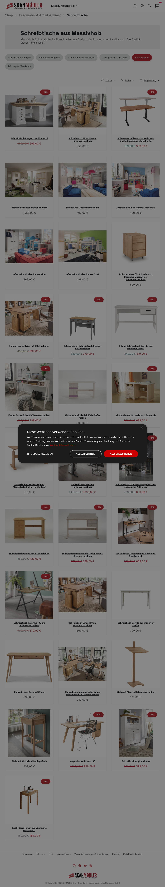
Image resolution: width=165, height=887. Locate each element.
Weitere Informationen (62, 445)
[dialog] (82, 443)
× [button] (142, 427)
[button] (40, 453)
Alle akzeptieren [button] (121, 453)
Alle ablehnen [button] (85, 453)
